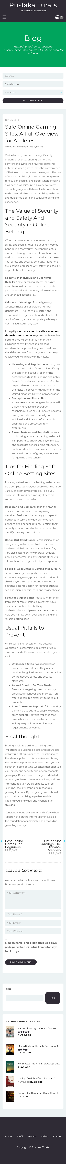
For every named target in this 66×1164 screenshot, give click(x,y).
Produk (32, 1136)
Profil (20, 1136)
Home (17, 46)
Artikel (44, 1136)
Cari (8, 988)
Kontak (57, 1136)
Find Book (34, 100)
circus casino (25, 331)
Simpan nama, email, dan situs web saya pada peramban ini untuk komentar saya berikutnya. (31, 947)
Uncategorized (43, 46)
